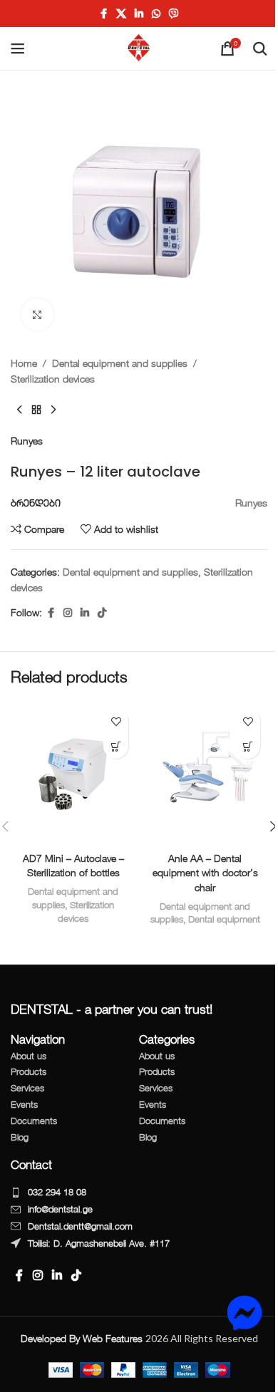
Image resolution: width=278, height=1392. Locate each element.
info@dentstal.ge (60, 1209)
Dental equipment (224, 919)
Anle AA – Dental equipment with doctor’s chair (205, 872)
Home (24, 363)
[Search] (260, 48)
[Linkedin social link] (139, 14)
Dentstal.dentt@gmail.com (80, 1226)
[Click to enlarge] (37, 314)
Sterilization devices (53, 379)
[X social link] (121, 14)
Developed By (83, 1338)
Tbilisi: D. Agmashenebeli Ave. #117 (99, 1243)
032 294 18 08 (57, 1192)
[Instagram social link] (67, 613)
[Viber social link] (174, 14)
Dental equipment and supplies (119, 363)
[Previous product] (19, 410)
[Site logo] (139, 47)
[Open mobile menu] (18, 48)
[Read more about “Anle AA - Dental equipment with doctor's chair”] (247, 746)
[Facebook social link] (103, 14)
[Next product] (53, 410)
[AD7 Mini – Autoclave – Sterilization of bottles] (73, 773)
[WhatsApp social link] (156, 14)
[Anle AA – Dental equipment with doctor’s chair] (205, 773)
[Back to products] (36, 410)
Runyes (27, 441)
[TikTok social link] (101, 613)
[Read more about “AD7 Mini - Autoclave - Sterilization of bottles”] (115, 746)
